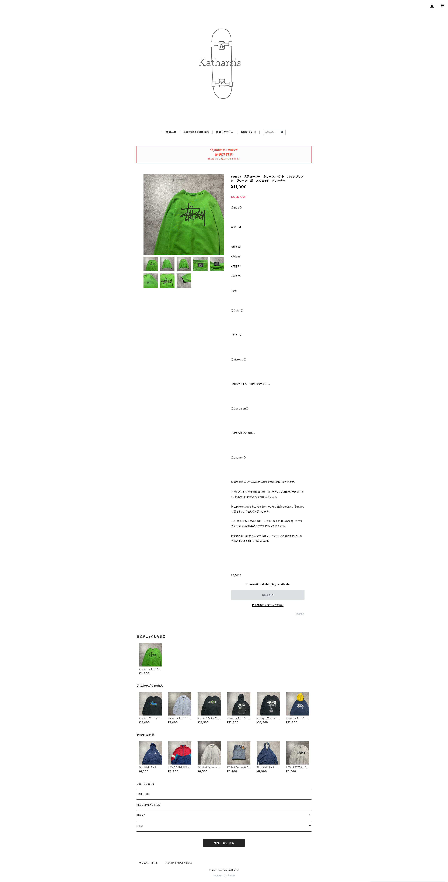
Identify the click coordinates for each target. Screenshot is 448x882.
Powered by (220, 875)
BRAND (140, 815)
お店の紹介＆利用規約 (196, 132)
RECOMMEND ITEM (148, 804)
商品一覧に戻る (224, 843)
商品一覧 (171, 132)
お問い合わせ (248, 132)
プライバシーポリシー (149, 863)
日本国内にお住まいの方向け (268, 605)
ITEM (139, 826)
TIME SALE (143, 794)
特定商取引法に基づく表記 (179, 863)
